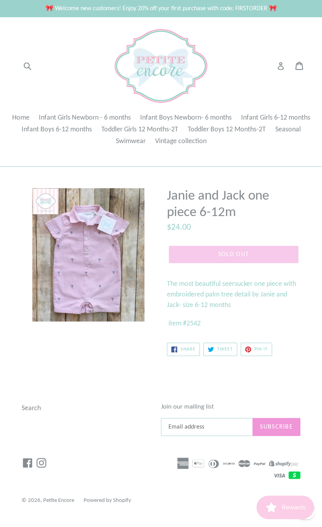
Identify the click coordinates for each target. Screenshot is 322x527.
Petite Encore (58, 500)
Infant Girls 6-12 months (275, 118)
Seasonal (288, 129)
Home (20, 118)
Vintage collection (181, 141)
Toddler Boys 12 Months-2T (227, 129)
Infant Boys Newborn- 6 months (186, 118)
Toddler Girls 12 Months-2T (139, 129)
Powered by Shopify (107, 500)
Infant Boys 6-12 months (57, 129)
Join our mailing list (187, 406)
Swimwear (131, 141)
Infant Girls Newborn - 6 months (85, 118)
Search (31, 408)
